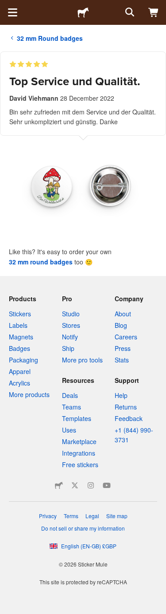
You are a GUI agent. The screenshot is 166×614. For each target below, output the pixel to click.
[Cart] (153, 12)
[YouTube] (106, 485)
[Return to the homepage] (83, 12)
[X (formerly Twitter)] (74, 485)
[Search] (128, 12)
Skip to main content (6, 6)
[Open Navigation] (12, 12)
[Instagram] (90, 485)
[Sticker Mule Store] (58, 485)
